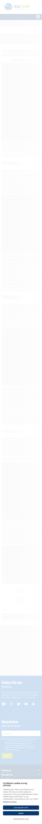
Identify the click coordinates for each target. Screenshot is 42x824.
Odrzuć (20, 813)
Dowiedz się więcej (10, 802)
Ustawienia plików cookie (21, 819)
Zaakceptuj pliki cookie (21, 807)
